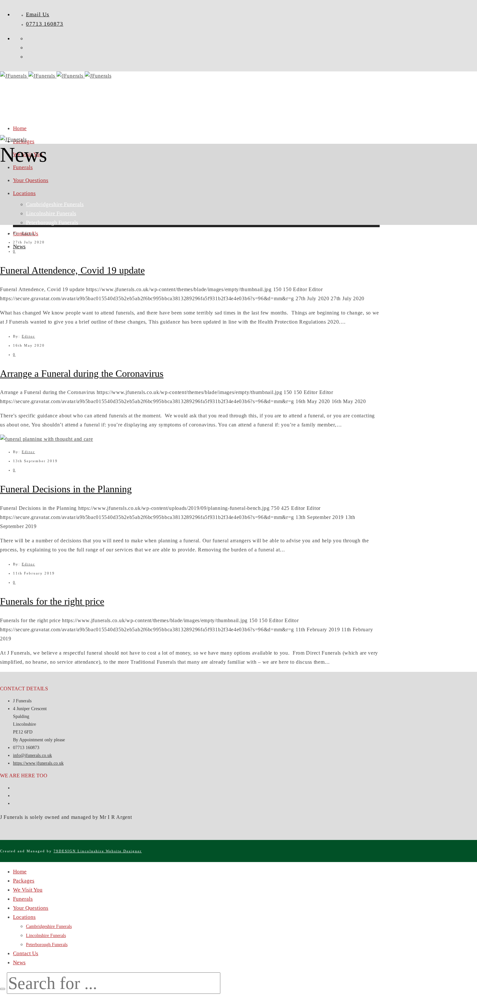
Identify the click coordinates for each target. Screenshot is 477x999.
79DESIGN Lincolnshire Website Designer (98, 851)
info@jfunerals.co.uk (32, 755)
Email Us (37, 14)
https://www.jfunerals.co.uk (38, 763)
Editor (28, 233)
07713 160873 (44, 24)
